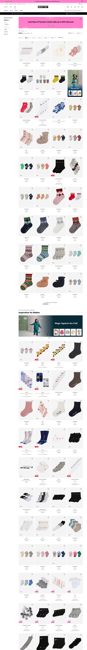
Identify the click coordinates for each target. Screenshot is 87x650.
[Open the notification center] (75, 7)
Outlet (7, 3)
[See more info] (26, 67)
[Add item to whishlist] (32, 42)
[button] (71, 33)
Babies (23, 30)
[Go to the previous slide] (75, 312)
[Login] (71, 7)
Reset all (61, 37)
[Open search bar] (65, 10)
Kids (15, 6)
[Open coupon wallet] (68, 7)
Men (11, 6)
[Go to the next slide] (82, 312)
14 (26, 30)
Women (6, 6)
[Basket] (82, 7)
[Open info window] (82, 1)
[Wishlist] (78, 7)
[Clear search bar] (82, 10)
